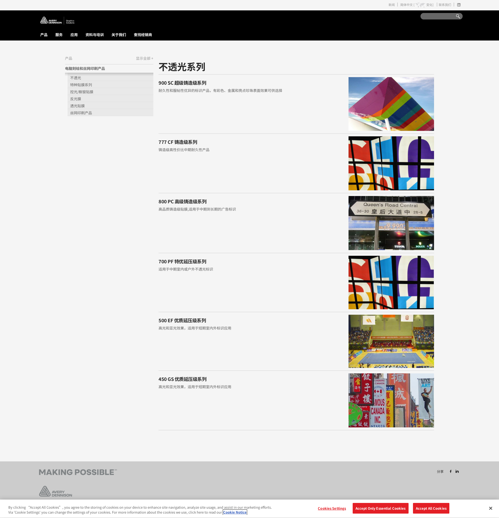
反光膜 (75, 98)
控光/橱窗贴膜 (81, 91)
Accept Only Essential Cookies (381, 508)
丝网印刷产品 (81, 112)
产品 (44, 34)
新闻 (392, 4)
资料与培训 (95, 34)
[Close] (490, 508)
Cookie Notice (235, 512)
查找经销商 (143, 34)
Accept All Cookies (431, 508)
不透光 (75, 77)
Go (456, 16)
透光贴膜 (77, 105)
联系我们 (445, 4)
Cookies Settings (332, 508)
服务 (59, 34)
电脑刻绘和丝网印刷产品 (85, 68)
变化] (430, 5)
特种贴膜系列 (81, 84)
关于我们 (118, 34)
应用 (74, 34)
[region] (249, 509)
